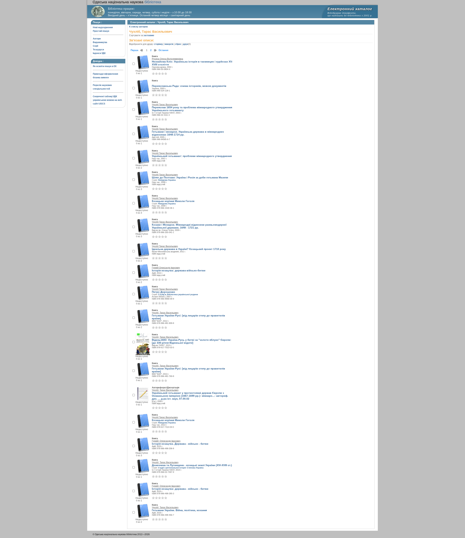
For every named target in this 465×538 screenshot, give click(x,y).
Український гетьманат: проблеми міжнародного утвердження (192, 156)
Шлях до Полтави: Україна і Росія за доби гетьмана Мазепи (190, 177)
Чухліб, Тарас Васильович (165, 313)
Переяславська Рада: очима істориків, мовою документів (189, 85)
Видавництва (100, 42)
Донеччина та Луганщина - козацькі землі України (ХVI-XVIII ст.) (192, 465)
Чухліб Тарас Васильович (165, 104)
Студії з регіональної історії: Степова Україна (180, 468)
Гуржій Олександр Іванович (166, 267)
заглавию (149, 35)
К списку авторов (138, 26)
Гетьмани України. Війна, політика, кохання (179, 510)
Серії (95, 46)
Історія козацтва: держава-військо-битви (178, 270)
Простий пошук (101, 31)
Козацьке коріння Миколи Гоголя (173, 201)
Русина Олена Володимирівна (167, 59)
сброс (178, 44)
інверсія (169, 44)
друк (185, 44)
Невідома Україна (167, 180)
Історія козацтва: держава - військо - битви (180, 488)
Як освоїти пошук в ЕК (104, 66)
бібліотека (127, 2)
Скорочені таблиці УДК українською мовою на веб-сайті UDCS (107, 100)
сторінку (158, 44)
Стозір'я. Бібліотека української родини (178, 294)
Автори (97, 38)
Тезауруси (98, 49)
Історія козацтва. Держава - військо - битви (180, 443)
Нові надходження (103, 27)
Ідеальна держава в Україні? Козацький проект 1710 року (189, 249)
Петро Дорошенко (163, 291)
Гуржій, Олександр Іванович (166, 441)
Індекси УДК (99, 53)
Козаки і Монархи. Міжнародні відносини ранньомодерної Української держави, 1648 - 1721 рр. (189, 226)
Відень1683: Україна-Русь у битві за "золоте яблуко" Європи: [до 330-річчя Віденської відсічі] (191, 341)
